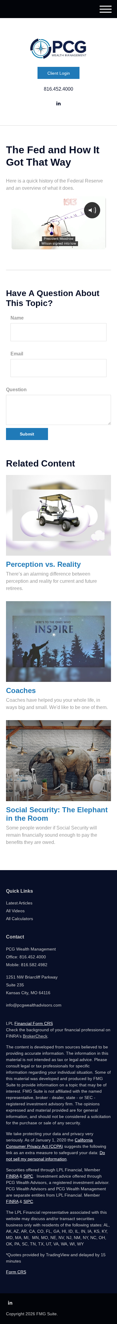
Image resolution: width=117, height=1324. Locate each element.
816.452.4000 (58, 89)
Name (17, 317)
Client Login (58, 73)
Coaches (21, 690)
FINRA (12, 1176)
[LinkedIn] (58, 103)
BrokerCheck (35, 1036)
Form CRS (16, 1271)
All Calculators (19, 918)
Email (16, 353)
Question (16, 389)
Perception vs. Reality (43, 564)
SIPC (28, 1176)
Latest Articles (19, 903)
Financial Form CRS (33, 1023)
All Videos (15, 910)
